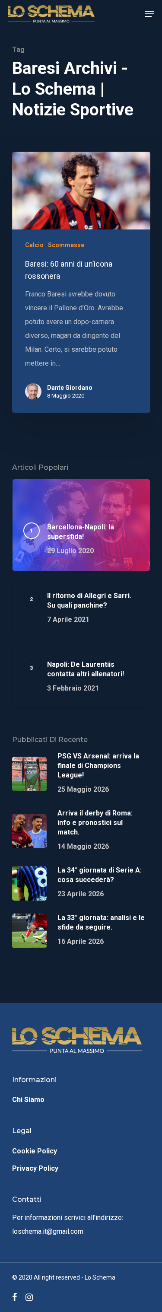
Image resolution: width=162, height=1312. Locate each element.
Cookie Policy (34, 1151)
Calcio (34, 245)
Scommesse (66, 245)
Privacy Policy (35, 1168)
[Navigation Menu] (149, 14)
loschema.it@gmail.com (47, 1231)
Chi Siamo (28, 1099)
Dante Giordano (69, 387)
